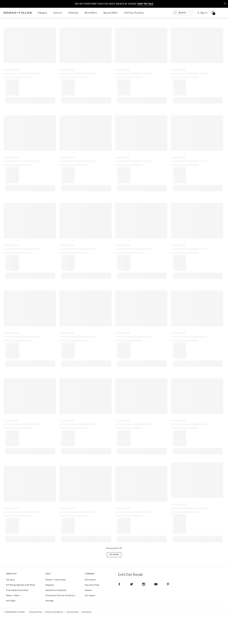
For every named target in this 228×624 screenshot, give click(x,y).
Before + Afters (13, 595)
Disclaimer (87, 612)
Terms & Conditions (54, 612)
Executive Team (92, 585)
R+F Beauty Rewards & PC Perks (20, 585)
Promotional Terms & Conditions (60, 595)
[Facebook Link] (119, 584)
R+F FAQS (10, 601)
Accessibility (72, 612)
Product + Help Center (56, 580)
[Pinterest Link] (168, 584)
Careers (88, 590)
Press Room (90, 580)
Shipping (50, 585)
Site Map (50, 601)
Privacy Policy (35, 612)
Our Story (10, 580)
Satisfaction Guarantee (56, 590)
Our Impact (90, 595)
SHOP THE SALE (145, 3)
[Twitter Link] (131, 584)
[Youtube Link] (156, 584)
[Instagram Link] (143, 584)
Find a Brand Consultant (17, 590)
